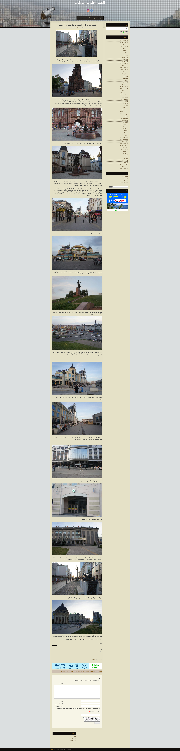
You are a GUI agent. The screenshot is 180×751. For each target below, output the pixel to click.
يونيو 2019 (125, 103)
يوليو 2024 (125, 48)
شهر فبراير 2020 (124, 86)
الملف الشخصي (86, 18)
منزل (101, 18)
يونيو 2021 (125, 59)
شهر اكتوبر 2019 (124, 95)
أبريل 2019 (125, 107)
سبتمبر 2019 (125, 97)
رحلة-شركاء (72, 27)
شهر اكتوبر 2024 (124, 42)
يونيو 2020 (125, 78)
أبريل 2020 (125, 82)
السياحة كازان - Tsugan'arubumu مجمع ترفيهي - (90, 671)
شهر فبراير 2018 (124, 137)
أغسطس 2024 (124, 46)
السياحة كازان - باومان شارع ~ (69, 671)
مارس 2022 (125, 57)
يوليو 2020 (125, 76)
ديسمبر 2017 (125, 141)
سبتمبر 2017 (125, 147)
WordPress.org (124, 182)
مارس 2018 (125, 135)
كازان (95, 659)
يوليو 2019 (125, 101)
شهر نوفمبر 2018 (124, 118)
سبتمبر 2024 (125, 44)
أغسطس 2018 (124, 124)
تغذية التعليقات (124, 180)
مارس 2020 (125, 84)
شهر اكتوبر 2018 (124, 120)
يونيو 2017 (125, 154)
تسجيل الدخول (124, 176)
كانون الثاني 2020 (124, 88)
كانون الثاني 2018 (124, 139)
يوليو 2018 (125, 126)
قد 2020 (126, 80)
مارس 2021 (125, 61)
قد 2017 (126, 156)
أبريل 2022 (125, 55)
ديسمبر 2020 (125, 65)
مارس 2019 (125, 109)
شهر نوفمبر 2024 (124, 40)
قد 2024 (126, 53)
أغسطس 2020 (124, 74)
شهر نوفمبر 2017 (124, 143)
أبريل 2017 (125, 158)
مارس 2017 (125, 160)
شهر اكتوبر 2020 (124, 69)
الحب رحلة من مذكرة (90, 2)
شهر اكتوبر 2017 (124, 145)
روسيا (93, 659)
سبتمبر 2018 (125, 122)
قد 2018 (126, 130)
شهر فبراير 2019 (124, 112)
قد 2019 (126, 105)
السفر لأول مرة (95, 18)
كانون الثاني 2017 (124, 164)
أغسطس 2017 (124, 149)
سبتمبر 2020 (125, 72)
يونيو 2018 (125, 128)
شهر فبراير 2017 (124, 162)
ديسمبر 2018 (125, 116)
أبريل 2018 (125, 133)
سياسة (79, 18)
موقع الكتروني (59, 706)
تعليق (61, 683)
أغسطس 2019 (124, 99)
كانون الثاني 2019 (124, 114)
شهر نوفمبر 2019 (124, 93)
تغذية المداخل (125, 178)
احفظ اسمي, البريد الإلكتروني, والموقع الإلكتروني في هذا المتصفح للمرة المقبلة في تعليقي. (78, 708)
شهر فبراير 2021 (124, 63)
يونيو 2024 (125, 50)
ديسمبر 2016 (125, 166)
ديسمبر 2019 (125, 90)
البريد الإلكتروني (59, 703)
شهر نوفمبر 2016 (124, 168)
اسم (62, 701)
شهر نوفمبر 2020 (124, 67)
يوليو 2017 (125, 151)
